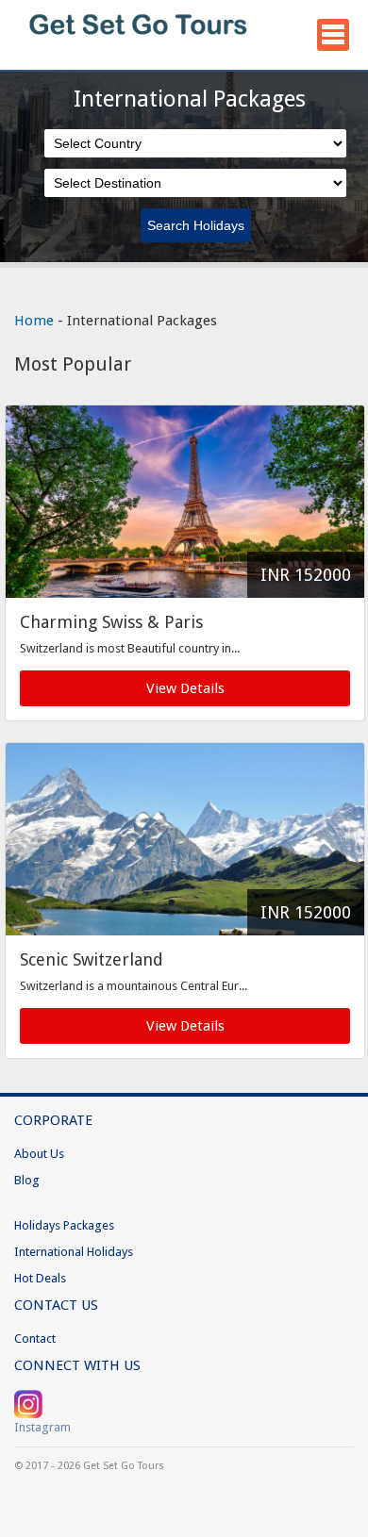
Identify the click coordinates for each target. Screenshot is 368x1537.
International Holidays (73, 1252)
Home (34, 320)
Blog (27, 1180)
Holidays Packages (64, 1225)
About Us (39, 1154)
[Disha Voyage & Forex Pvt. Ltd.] (139, 51)
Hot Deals (40, 1278)
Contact (35, 1338)
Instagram (42, 1427)
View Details (185, 688)
